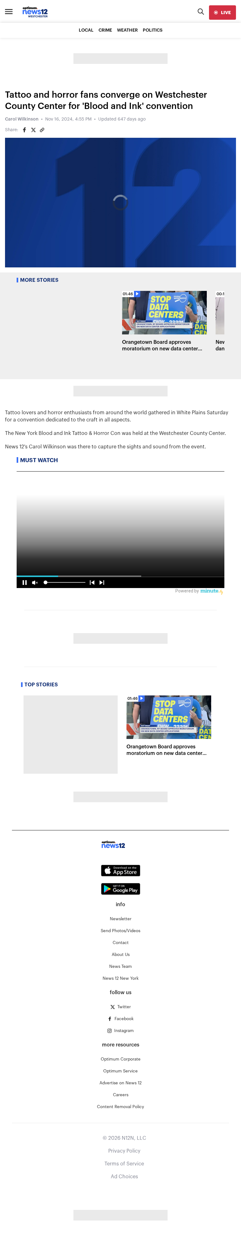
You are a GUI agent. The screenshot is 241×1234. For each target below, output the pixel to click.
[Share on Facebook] (24, 129)
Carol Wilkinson (22, 119)
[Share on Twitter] (33, 129)
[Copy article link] (42, 129)
